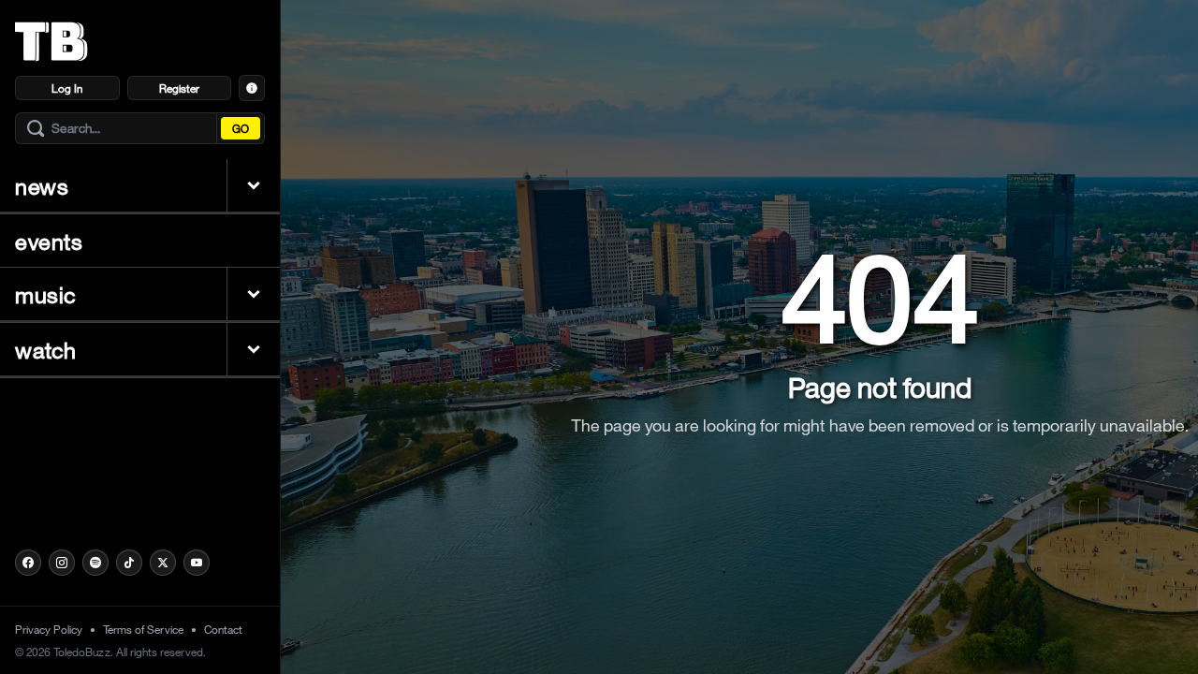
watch (46, 349)
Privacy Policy (48, 629)
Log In (66, 88)
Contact (223, 629)
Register (179, 88)
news (41, 185)
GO (240, 128)
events (49, 241)
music (46, 294)
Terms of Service (143, 629)
